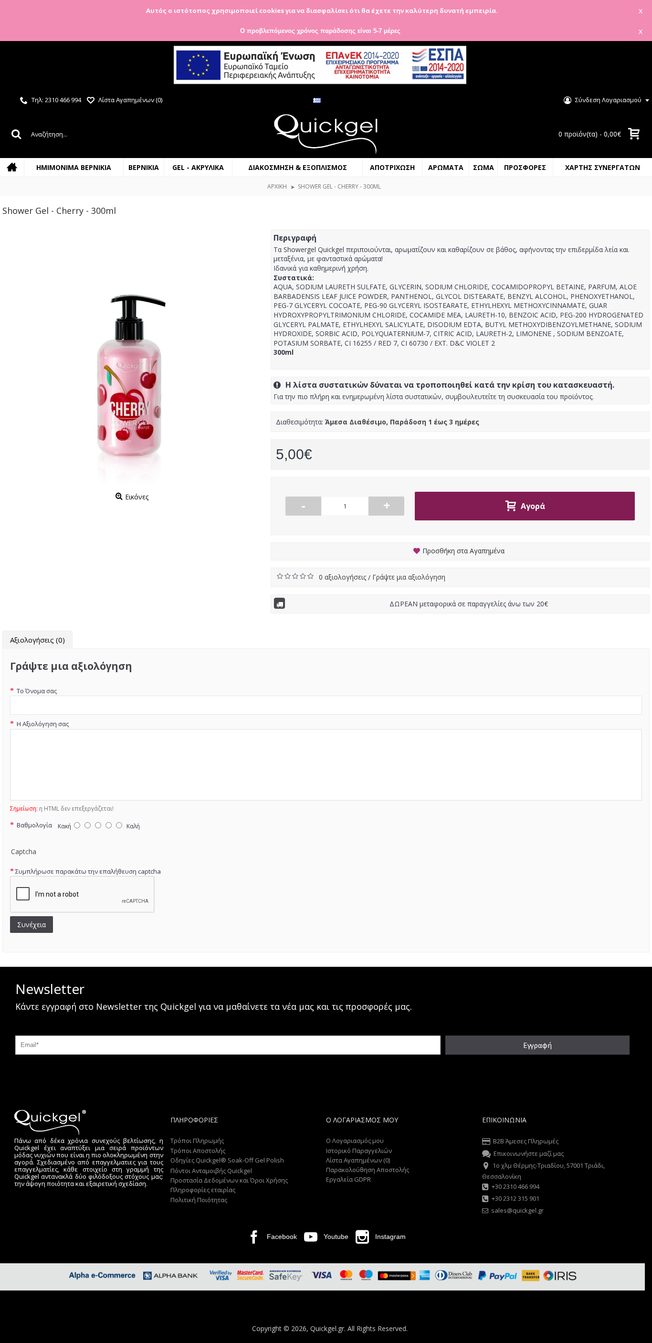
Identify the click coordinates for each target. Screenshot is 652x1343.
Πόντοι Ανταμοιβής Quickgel (211, 1170)
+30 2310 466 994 (515, 1186)
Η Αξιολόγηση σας (42, 723)
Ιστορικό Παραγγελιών (359, 1150)
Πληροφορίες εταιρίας (202, 1189)
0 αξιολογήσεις (343, 577)
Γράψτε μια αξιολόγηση (408, 577)
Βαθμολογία (33, 825)
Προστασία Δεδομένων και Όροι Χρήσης (229, 1180)
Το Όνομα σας (36, 691)
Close (632, 66)
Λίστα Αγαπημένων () (358, 1160)
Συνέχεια (31, 924)
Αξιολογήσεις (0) (37, 640)
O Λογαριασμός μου (355, 1140)
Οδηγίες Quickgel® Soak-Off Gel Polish (227, 1160)
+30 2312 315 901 (515, 1198)
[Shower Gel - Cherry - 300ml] (131, 359)
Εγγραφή (537, 1045)
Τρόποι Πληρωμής (197, 1140)
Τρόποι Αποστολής (197, 1150)
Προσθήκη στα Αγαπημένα (463, 550)
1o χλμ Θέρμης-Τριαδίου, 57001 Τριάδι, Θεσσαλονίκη (543, 1170)
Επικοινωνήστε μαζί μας (529, 1153)
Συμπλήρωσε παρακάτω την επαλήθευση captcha (88, 871)
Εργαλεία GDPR (348, 1179)
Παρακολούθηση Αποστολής (367, 1169)
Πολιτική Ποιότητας (198, 1199)
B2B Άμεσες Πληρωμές (525, 1141)
